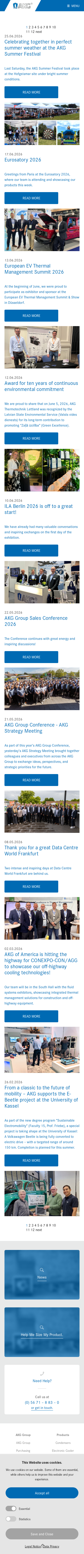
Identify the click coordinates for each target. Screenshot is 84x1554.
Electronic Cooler (63, 1450)
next (39, 31)
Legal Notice (33, 1546)
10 (54, 27)
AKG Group (22, 5)
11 (28, 31)
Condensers (63, 1442)
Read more (31, 92)
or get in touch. (42, 1407)
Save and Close (42, 1533)
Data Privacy (51, 1546)
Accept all (42, 1492)
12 (33, 31)
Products (63, 1434)
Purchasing (23, 1450)
